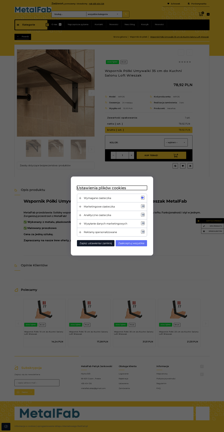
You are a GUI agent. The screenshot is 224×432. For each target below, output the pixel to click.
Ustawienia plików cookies (101, 188)
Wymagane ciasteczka (97, 198)
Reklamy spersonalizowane (100, 232)
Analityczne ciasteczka (97, 215)
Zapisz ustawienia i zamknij (96, 243)
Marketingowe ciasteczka (99, 206)
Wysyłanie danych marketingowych (105, 223)
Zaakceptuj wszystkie (131, 243)
